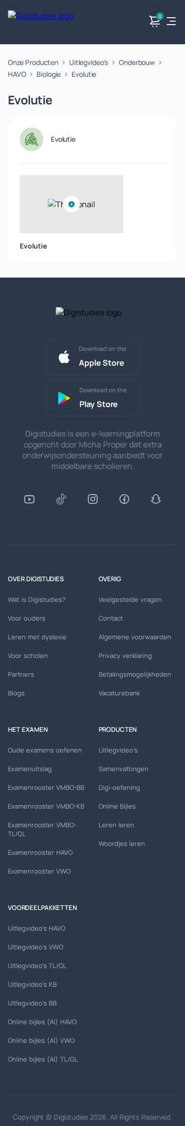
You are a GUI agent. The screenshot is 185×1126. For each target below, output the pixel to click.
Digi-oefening (119, 787)
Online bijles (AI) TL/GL (43, 1059)
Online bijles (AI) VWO (41, 1040)
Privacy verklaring (125, 655)
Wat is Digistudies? (37, 599)
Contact (111, 618)
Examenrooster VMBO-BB (46, 787)
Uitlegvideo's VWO (35, 946)
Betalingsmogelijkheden (135, 674)
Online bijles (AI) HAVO (42, 1021)
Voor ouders (26, 618)
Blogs (16, 692)
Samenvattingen (123, 768)
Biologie (49, 74)
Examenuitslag (30, 768)
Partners (21, 674)
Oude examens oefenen (45, 750)
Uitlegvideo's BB (32, 1003)
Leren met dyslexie (37, 636)
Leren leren (116, 824)
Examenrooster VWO (39, 871)
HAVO (17, 74)
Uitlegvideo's (88, 62)
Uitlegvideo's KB (32, 984)
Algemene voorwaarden (135, 636)
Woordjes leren (122, 843)
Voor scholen (28, 655)
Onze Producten (33, 62)
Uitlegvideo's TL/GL (37, 965)
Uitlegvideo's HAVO (36, 928)
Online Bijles (117, 806)
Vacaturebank (119, 692)
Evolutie (84, 74)
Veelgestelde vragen (130, 599)
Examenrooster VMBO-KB (46, 806)
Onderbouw (137, 62)
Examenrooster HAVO (40, 852)
